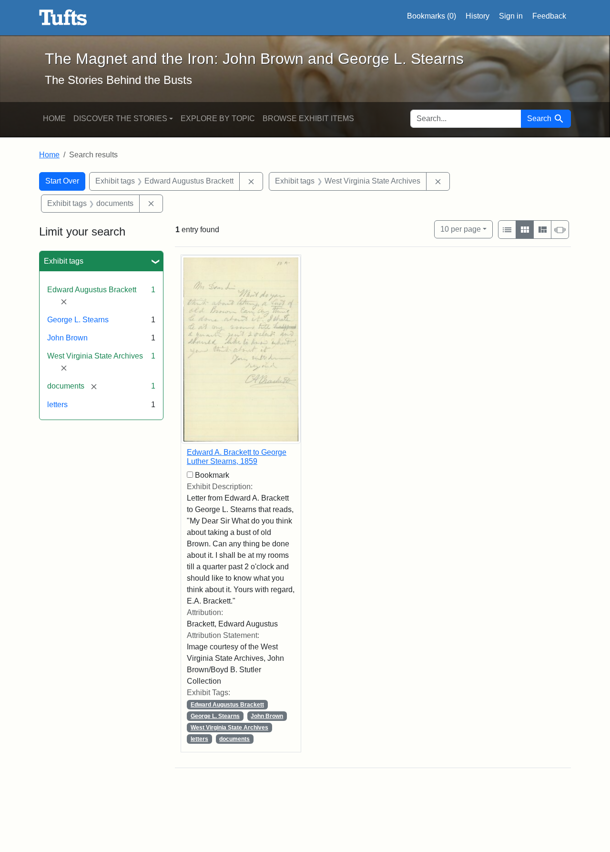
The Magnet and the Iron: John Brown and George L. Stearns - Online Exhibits (63, 18)
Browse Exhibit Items (308, 118)
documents (234, 739)
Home (54, 118)
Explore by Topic (218, 118)
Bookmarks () (431, 16)
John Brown (67, 338)
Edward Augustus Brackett (227, 704)
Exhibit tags (63, 261)
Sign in (511, 16)
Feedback (549, 16)
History (477, 16)
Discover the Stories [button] (120, 118)
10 (460, 229)
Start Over (62, 181)
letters (57, 404)
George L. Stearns (78, 320)
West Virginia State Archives (229, 727)
